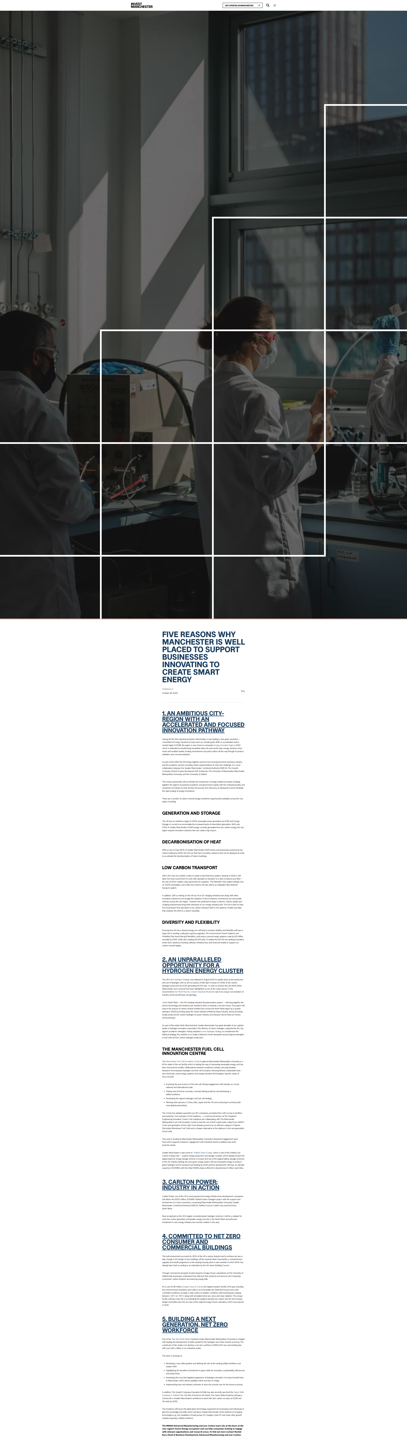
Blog (243, 691)
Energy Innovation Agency (225, 745)
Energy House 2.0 (190, 1286)
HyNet (165, 1002)
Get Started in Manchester (239, 5)
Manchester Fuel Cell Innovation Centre (183, 1061)
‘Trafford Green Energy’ (203, 1152)
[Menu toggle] (274, 5)
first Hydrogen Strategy (180, 979)
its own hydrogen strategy (211, 1031)
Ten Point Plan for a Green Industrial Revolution (195, 992)
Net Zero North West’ (181, 1339)
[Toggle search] (267, 5)
